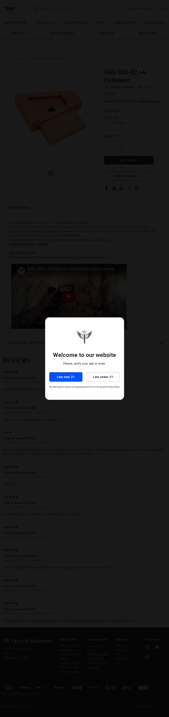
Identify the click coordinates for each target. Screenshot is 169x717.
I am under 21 (103, 377)
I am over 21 (66, 377)
